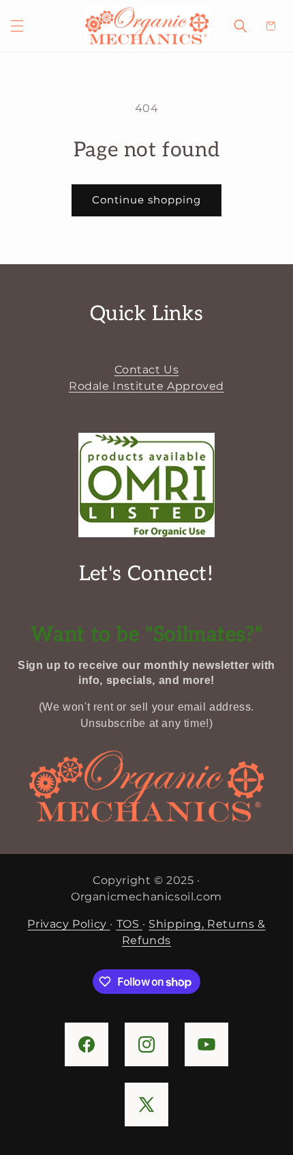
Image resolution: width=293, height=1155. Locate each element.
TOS (129, 923)
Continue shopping (146, 199)
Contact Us (146, 369)
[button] (17, 26)
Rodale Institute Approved (146, 386)
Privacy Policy (68, 923)
